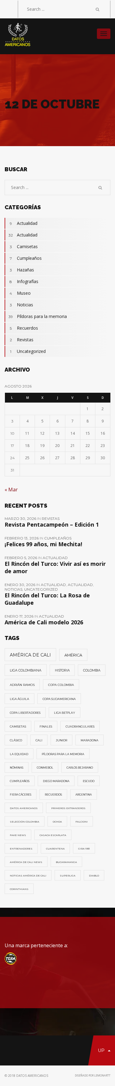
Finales (46, 726)
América (73, 655)
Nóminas (16, 767)
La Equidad (19, 754)
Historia (62, 670)
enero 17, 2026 (19, 616)
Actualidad (24, 223)
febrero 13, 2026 (22, 538)
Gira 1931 (84, 848)
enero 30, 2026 (20, 584)
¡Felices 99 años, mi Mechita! (43, 544)
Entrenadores (21, 848)
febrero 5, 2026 (21, 557)
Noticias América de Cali (28, 875)
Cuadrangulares (80, 726)
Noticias (21, 305)
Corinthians (19, 889)
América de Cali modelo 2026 (44, 622)
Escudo (88, 781)
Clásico (16, 740)
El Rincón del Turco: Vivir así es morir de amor (55, 567)
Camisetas (24, 246)
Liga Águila (19, 699)
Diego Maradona (56, 781)
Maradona (89, 740)
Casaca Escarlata (53, 835)
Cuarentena (55, 848)
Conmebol (45, 767)
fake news (18, 835)
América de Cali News (26, 862)
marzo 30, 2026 (21, 518)
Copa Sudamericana (59, 699)
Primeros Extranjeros (68, 808)
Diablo (94, 875)
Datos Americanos (24, 808)
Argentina (83, 794)
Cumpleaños (26, 258)
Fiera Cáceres (20, 794)
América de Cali (30, 655)
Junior (61, 740)
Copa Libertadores (25, 712)
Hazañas (22, 270)
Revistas (22, 339)
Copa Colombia (61, 685)
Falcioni (81, 821)
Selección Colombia (24, 821)
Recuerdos (24, 328)
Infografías (24, 281)
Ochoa (57, 821)
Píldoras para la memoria (38, 316)
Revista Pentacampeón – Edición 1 (52, 524)
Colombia (91, 670)
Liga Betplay (64, 712)
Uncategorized (28, 351)
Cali (39, 740)
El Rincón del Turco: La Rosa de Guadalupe (47, 599)
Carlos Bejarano (80, 767)
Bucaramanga (66, 862)
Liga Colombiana (25, 670)
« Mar (11, 489)
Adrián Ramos (22, 685)
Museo (20, 293)
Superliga (67, 875)
